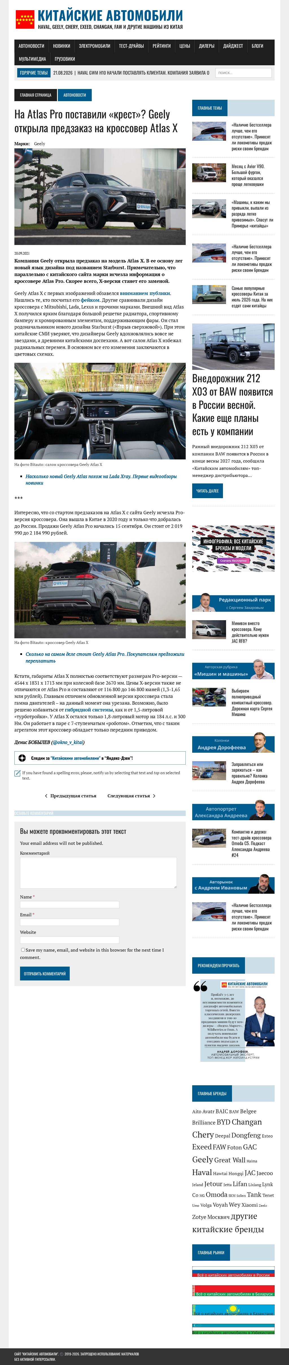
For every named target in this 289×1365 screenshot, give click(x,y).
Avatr (208, 1111)
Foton (234, 1147)
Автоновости (31, 45)
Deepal (222, 1135)
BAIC (222, 1111)
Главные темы (210, 108)
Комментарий (35, 853)
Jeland (197, 1184)
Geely (39, 143)
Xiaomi (250, 1205)
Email (26, 915)
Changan (247, 1122)
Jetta (228, 1184)
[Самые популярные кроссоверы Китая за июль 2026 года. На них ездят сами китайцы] (209, 300)
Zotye (199, 1217)
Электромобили (94, 45)
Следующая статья (129, 796)
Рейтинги (162, 45)
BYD (224, 1122)
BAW (234, 1111)
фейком (90, 300)
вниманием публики (145, 293)
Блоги (257, 45)
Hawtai (220, 1173)
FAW (219, 1146)
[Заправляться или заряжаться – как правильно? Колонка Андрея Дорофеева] (209, 776)
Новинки (61, 45)
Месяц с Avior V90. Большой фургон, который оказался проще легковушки (248, 175)
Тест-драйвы (131, 45)
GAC (250, 1146)
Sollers (241, 1195)
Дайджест (233, 45)
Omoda (216, 1194)
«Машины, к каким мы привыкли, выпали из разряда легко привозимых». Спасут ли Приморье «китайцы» (252, 214)
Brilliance (204, 1122)
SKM (232, 1195)
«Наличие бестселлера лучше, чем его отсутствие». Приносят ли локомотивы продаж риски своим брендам (252, 136)
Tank (254, 1194)
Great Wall (230, 1159)
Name (26, 897)
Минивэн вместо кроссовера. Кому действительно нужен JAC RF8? (250, 632)
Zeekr (263, 1206)
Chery (203, 1134)
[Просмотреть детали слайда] (100, 758)
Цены (184, 45)
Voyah (220, 1204)
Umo (195, 1205)
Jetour (213, 1183)
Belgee (248, 1111)
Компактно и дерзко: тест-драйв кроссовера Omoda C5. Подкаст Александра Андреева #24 (252, 843)
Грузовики (65, 58)
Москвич (218, 1217)
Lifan (240, 1184)
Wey (234, 1204)
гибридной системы (89, 709)
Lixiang (254, 1184)
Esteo (267, 1136)
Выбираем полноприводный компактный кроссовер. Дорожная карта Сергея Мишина (252, 702)
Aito (196, 1111)
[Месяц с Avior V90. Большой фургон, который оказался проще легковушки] (209, 178)
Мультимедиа (32, 58)
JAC (250, 1172)
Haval (202, 1172)
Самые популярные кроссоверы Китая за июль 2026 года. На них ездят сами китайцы (252, 297)
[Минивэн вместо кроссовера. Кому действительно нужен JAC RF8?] (209, 635)
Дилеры (206, 45)
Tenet (268, 1195)
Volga (206, 1205)
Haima (252, 1161)
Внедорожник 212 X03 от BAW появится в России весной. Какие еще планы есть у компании (232, 404)
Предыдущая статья (73, 796)
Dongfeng (246, 1135)
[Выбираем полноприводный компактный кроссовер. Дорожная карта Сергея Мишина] (209, 703)
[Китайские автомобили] (144, 20)
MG (202, 1195)
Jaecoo (265, 1173)
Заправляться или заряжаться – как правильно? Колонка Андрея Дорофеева (250, 773)
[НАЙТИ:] (243, 72)
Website (28, 932)
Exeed (202, 1146)
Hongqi (236, 1173)
